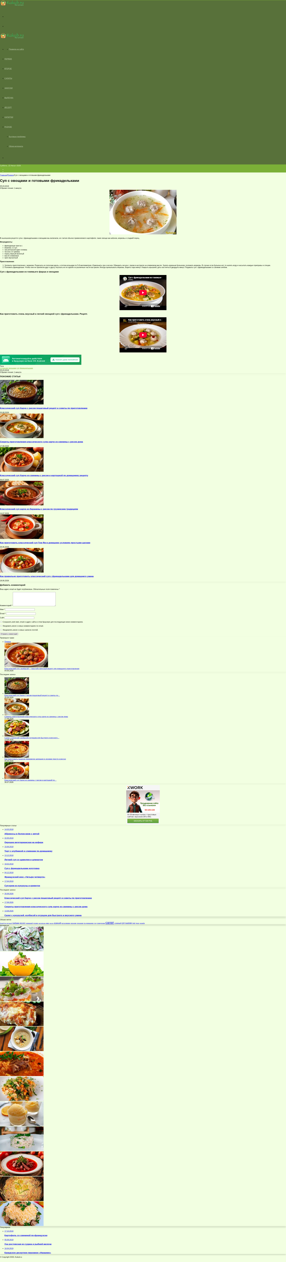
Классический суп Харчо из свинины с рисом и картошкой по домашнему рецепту (44, 475)
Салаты (8, 78)
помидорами (101, 923)
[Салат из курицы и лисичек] (22, 1100)
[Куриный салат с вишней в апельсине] (22, 975)
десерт (22, 923)
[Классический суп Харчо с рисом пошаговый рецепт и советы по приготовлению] (22, 404)
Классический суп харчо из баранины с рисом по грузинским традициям (39, 509)
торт (134, 923)
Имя (2, 609)
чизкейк (142, 923)
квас (47, 923)
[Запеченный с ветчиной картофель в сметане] (22, 1025)
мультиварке (66, 923)
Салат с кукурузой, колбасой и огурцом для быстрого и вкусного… (31, 738)
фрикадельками (26, 368)
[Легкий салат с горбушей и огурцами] (22, 1150)
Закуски (8, 88)
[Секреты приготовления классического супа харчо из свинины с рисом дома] (22, 437)
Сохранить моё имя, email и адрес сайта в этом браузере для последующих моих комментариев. (43, 622)
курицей (57, 923)
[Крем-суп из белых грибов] (22, 1050)
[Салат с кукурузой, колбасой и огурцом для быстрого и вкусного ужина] (16, 736)
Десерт (8, 107)
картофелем (42, 923)
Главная (3, 175)
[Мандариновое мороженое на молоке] (22, 1125)
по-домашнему (89, 923)
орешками (80, 923)
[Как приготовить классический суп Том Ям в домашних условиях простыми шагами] (22, 538)
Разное (8, 127)
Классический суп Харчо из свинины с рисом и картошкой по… (30, 780)
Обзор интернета (16, 146)
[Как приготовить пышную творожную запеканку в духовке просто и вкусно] (16, 757)
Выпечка (8, 98)
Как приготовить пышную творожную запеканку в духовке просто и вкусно (35, 759)
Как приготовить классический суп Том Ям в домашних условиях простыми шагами (45, 543)
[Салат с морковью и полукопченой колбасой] (22, 1200)
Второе (8, 69)
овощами (12, 368)
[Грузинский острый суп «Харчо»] (22, 1075)
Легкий (2, 923)
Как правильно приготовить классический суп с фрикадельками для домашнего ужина (47, 576)
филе (137, 923)
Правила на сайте (16, 49)
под (95, 923)
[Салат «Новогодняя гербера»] (22, 1000)
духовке (35, 923)
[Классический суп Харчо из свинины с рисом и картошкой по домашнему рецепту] (22, 471)
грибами (15, 923)
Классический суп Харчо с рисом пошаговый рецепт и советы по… (32, 695)
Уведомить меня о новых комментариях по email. (23, 626)
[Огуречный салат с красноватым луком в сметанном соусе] (22, 950)
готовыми (4, 368)
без (5, 923)
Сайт (2, 618)
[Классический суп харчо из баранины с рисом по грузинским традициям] (22, 505)
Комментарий (6, 605)
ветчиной (9, 923)
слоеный (117, 923)
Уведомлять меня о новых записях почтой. (20, 630)
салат (109, 922)
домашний (29, 923)
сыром (128, 923)
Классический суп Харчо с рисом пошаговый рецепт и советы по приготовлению (43, 408)
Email (3, 613)
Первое (8, 59)
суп (18, 368)
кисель (52, 923)
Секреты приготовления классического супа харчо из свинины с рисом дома (41, 442)
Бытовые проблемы (17, 137)
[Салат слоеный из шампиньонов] (22, 1225)
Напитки (8, 117)
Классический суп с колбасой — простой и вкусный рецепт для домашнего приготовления (41, 669)
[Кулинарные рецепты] (12, 5)
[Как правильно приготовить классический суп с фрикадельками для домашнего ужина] (22, 572)
